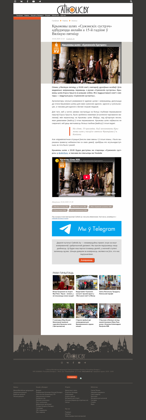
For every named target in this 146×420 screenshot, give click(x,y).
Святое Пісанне (95, 390)
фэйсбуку (63, 153)
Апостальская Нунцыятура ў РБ (45, 394)
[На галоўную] (73, 8)
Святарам (94, 400)
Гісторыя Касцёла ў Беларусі (45, 406)
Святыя (67, 402)
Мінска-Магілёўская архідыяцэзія (23, 390)
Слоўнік (93, 402)
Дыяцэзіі (38, 390)
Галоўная (19, 15)
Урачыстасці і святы (71, 390)
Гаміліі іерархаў (95, 394)
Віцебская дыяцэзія (19, 394)
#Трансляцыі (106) (60, 210)
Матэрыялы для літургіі (72, 398)
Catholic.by (70, 39)
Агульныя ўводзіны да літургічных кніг (76, 400)
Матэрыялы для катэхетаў (99, 398)
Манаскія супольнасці (42, 400)
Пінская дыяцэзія (18, 396)
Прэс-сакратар (40, 412)
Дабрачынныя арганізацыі (43, 404)
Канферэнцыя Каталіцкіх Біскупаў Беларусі (49, 392)
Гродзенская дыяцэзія (20, 392)
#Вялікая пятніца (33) (61, 206)
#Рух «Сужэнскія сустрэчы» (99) (101, 206)
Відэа (92, 404)
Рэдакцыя (68, 412)
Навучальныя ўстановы (43, 396)
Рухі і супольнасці (41, 402)
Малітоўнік (94, 396)
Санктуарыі (39, 408)
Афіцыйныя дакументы (98, 392)
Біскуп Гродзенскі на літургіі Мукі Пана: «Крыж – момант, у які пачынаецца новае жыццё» (63, 294)
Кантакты (68, 414)
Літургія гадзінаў (70, 396)
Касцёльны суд (40, 398)
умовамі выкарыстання (60, 218)
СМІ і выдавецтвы (41, 410)
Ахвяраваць (87, 260)
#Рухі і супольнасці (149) (79, 210)
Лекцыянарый (69, 394)
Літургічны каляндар (71, 392)
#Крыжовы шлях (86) (79, 206)
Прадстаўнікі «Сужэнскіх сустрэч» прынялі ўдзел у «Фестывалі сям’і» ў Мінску (85, 294)
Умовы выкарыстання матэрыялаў (75, 416)
